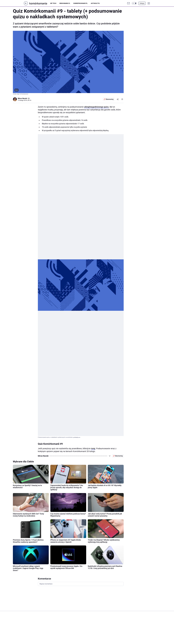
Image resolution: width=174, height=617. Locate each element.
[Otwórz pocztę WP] (128, 3)
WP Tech (53, 3)
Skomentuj (109, 99)
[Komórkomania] (39, 3)
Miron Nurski (22, 98)
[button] (134, 3)
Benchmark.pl (65, 3)
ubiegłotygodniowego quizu (96, 107)
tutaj (93, 448)
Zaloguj (142, 3)
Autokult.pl (95, 3)
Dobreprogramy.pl (80, 3)
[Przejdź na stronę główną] (26, 5)
